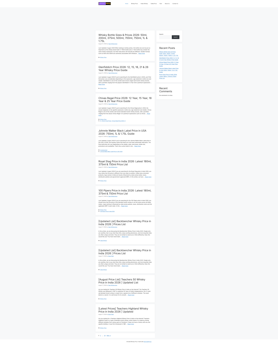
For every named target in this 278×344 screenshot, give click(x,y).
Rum (161, 3)
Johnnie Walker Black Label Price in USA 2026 (111, 151)
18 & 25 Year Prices (106, 120)
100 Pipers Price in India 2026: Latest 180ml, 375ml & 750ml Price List (124, 192)
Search (161, 34)
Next (109, 335)
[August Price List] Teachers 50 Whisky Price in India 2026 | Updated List (121, 281)
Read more (141, 53)
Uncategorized (103, 150)
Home (126, 3)
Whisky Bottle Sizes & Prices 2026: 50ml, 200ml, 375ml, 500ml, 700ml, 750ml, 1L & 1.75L (122, 38)
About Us (167, 3)
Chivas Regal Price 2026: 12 (119, 120)
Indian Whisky (144, 3)
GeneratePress (147, 341)
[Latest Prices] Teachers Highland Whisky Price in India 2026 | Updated (123, 310)
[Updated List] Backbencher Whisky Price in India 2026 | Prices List (124, 223)
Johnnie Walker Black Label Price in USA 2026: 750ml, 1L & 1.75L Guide (122, 132)
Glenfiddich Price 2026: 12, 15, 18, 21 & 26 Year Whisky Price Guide (123, 69)
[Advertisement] (139, 18)
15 (100, 120)
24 (105, 335)
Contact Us (175, 3)
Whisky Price (134, 3)
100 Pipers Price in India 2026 (107, 211)
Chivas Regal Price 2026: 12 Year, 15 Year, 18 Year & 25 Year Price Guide (125, 100)
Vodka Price (154, 3)
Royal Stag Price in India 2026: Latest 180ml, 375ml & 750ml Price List (124, 163)
